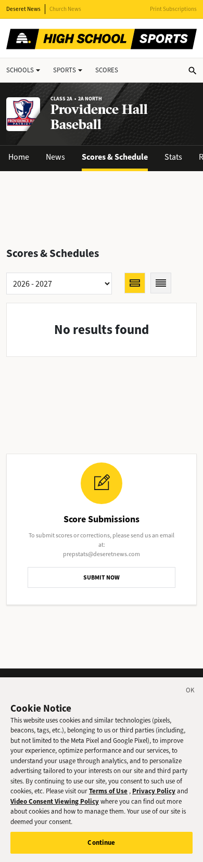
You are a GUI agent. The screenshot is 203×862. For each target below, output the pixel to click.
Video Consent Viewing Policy (54, 801)
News (55, 156)
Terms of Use (108, 791)
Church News (65, 9)
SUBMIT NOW (101, 577)
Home (18, 156)
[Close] (190, 691)
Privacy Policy (153, 791)
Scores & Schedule (115, 156)
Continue (101, 842)
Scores (106, 70)
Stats (173, 156)
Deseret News (23, 9)
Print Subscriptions (173, 9)
